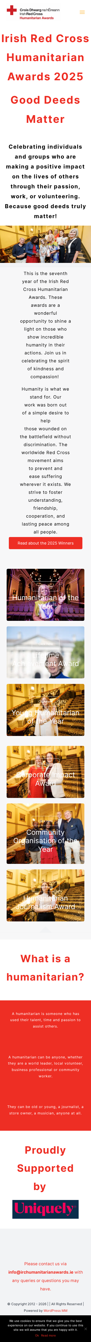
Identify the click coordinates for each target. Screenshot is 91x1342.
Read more (48, 1335)
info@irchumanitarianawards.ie (40, 1272)
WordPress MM (55, 1310)
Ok (37, 1335)
